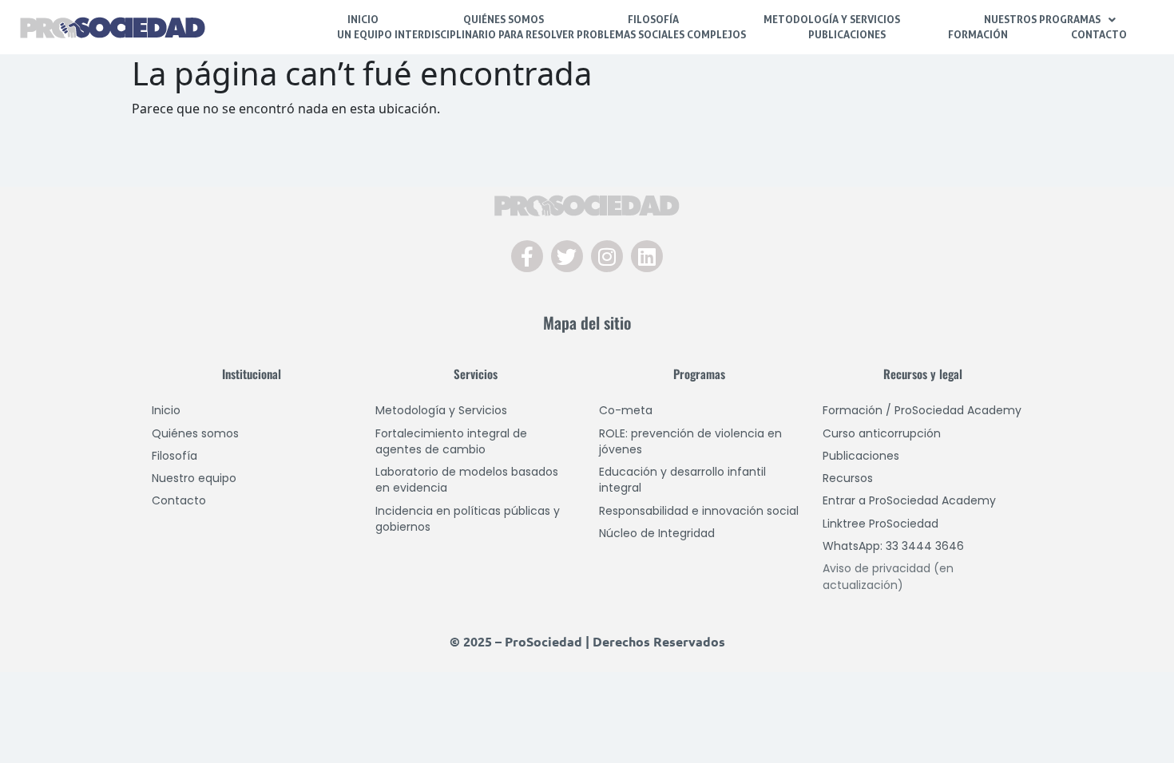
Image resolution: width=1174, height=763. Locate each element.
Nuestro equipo (194, 478)
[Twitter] (567, 256)
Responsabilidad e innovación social (699, 511)
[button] (1050, 19)
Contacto (1099, 34)
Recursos (848, 478)
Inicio (363, 19)
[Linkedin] (647, 256)
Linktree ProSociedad (880, 524)
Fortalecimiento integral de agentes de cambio (451, 441)
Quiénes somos (195, 433)
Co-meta (625, 410)
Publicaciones (847, 34)
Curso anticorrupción (882, 433)
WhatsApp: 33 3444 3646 (893, 546)
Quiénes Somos (503, 19)
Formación (978, 34)
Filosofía (653, 19)
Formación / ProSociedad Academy (922, 410)
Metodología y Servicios (831, 19)
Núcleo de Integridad (657, 533)
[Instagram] (607, 256)
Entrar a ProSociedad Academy (909, 500)
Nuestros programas (1042, 19)
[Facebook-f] (527, 256)
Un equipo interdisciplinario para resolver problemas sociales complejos (541, 34)
